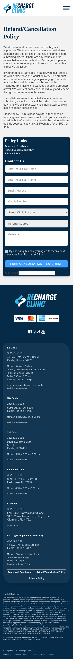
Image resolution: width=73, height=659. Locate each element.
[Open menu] (66, 8)
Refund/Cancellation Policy (19, 149)
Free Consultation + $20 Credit (36, 263)
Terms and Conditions (16, 146)
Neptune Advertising (32, 654)
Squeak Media (48, 654)
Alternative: (12, 272)
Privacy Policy (12, 153)
